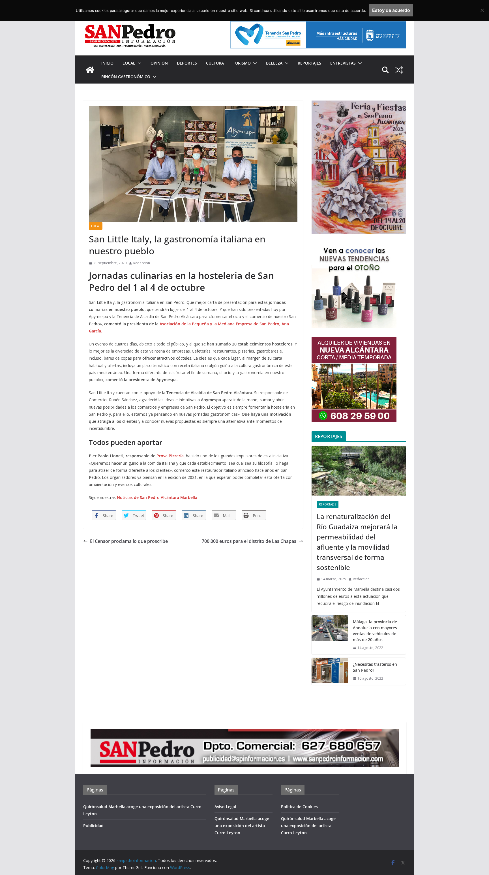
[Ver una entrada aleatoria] (399, 70)
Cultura (215, 63)
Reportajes (309, 63)
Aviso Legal (225, 806)
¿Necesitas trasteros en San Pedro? (375, 667)
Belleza (274, 63)
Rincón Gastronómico (125, 76)
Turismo (242, 63)
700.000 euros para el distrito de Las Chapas (249, 541)
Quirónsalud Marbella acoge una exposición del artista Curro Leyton (242, 825)
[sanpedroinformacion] (90, 70)
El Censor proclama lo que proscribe (129, 541)
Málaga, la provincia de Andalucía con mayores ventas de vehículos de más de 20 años (375, 630)
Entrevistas (343, 63)
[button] (138, 63)
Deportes (187, 63)
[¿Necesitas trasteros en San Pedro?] (330, 671)
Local (129, 63)
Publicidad (93, 825)
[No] (482, 10)
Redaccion (141, 263)
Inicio (107, 63)
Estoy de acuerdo (391, 10)
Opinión (159, 63)
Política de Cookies (299, 806)
